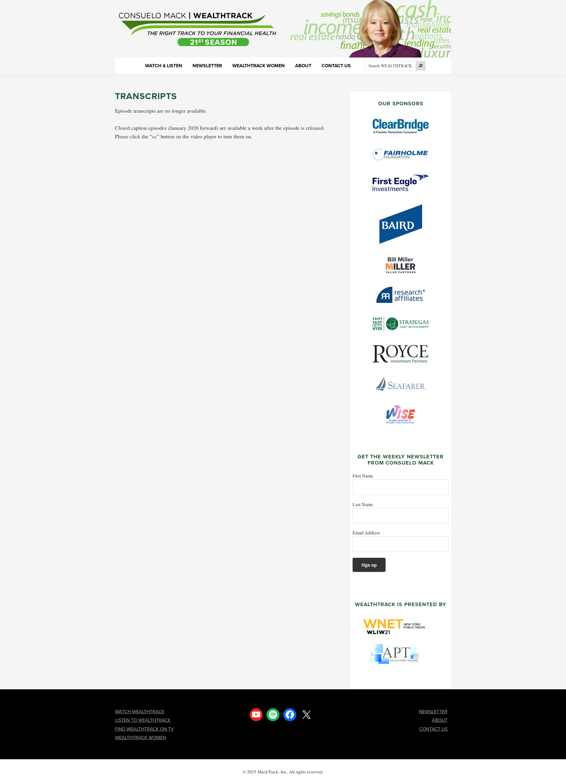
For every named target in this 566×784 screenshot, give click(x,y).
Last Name (363, 504)
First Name (363, 476)
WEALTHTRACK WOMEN (140, 737)
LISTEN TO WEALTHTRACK (143, 720)
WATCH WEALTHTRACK (139, 711)
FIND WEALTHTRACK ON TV (144, 729)
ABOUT (439, 720)
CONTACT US (433, 729)
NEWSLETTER (433, 711)
